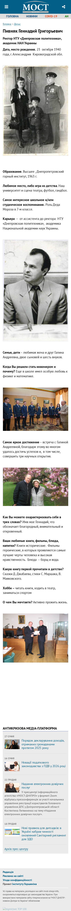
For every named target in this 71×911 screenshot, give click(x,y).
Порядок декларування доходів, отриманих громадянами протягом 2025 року (43, 744)
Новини (31, 16)
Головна (12, 16)
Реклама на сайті (13, 876)
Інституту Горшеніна (24, 884)
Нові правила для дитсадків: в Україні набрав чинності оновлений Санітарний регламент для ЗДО (44, 833)
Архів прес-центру (16, 849)
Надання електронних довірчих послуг (42, 786)
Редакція (8, 872)
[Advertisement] (32, 696)
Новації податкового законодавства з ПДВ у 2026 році (44, 764)
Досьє (17, 24)
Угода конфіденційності (17, 880)
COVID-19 (51, 16)
